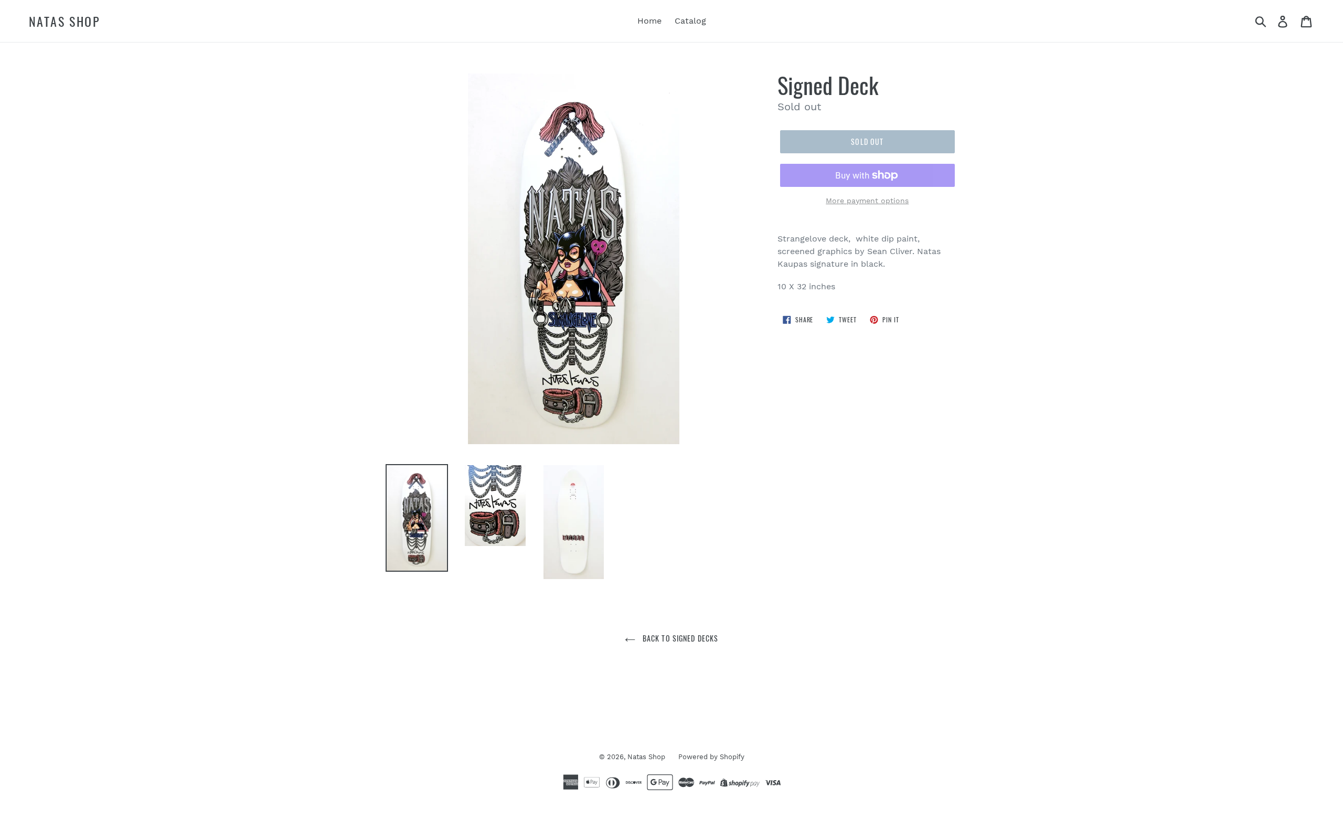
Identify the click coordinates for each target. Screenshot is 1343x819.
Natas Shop (64, 21)
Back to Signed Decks (680, 638)
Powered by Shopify (711, 757)
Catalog (690, 21)
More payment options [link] (867, 200)
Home (649, 21)
